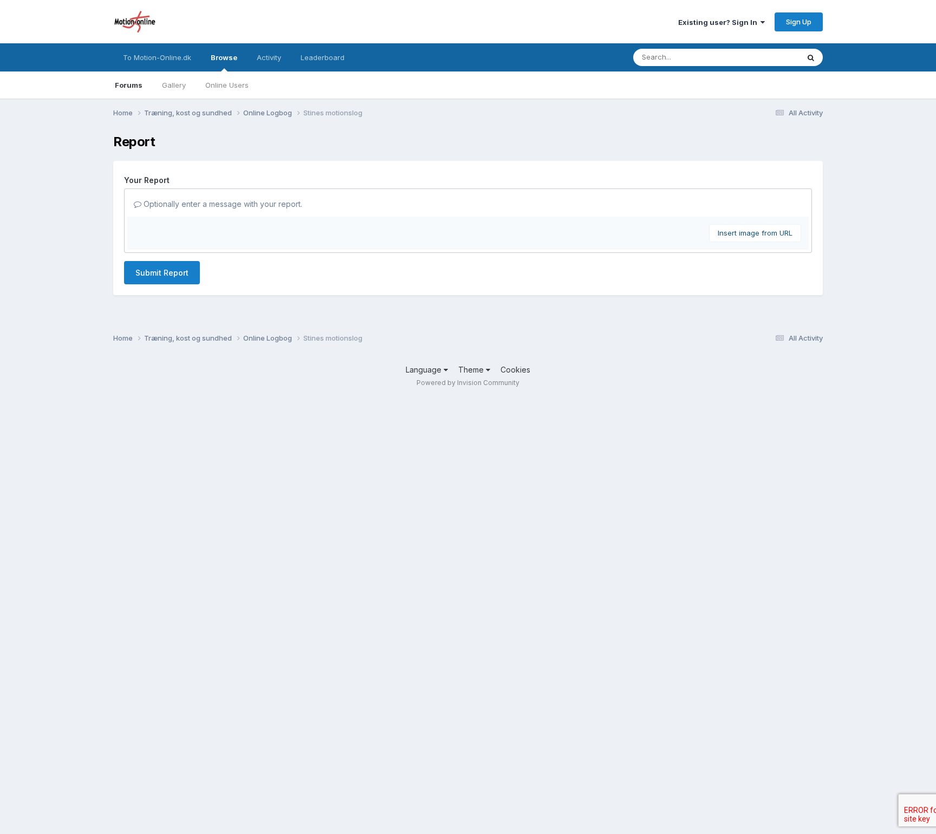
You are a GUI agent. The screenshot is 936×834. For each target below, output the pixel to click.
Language (425, 369)
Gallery (174, 85)
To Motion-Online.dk (157, 57)
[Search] (811, 57)
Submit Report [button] (161, 272)
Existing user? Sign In (719, 22)
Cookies (515, 369)
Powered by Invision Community (468, 383)
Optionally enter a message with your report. (221, 203)
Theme (472, 369)
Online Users (227, 85)
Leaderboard (322, 57)
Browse (224, 57)
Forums (128, 85)
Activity (269, 57)
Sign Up (798, 21)
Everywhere (765, 57)
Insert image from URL (755, 233)
